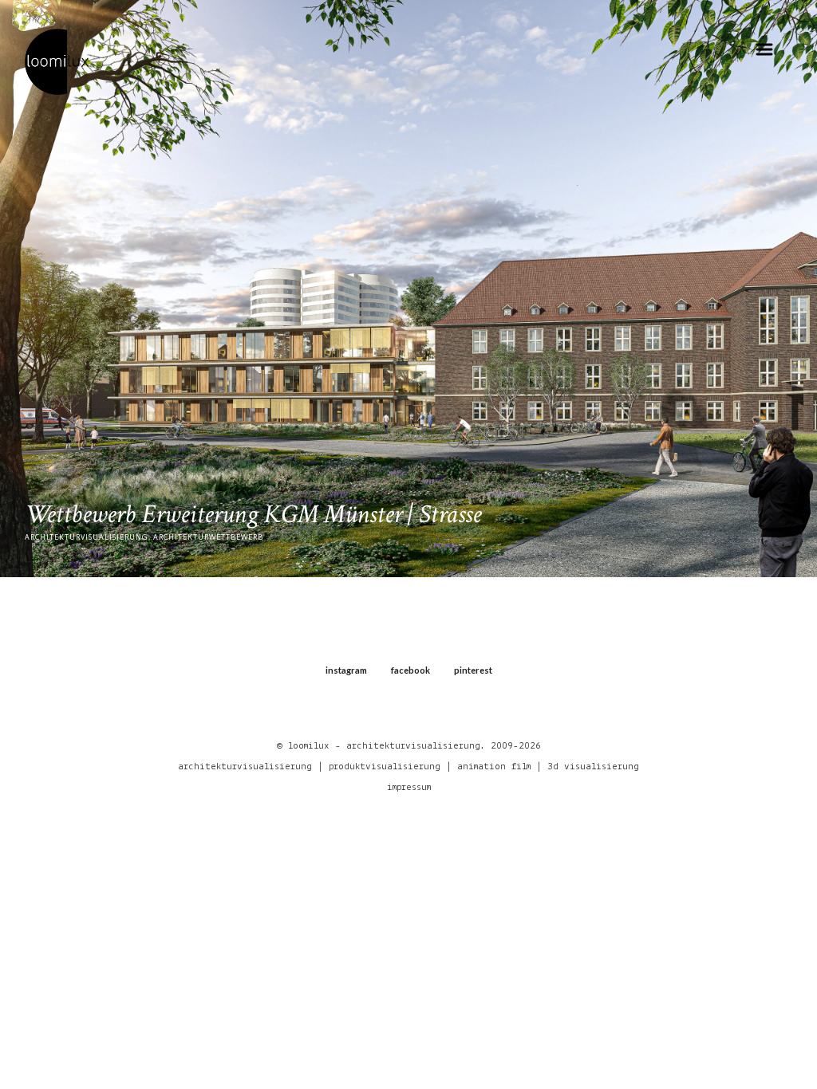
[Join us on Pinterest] (785, 1004)
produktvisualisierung (384, 766)
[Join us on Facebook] (764, 1004)
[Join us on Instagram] (742, 1004)
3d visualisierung (593, 766)
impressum (409, 787)
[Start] (57, 60)
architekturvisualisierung (245, 766)
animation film (494, 766)
